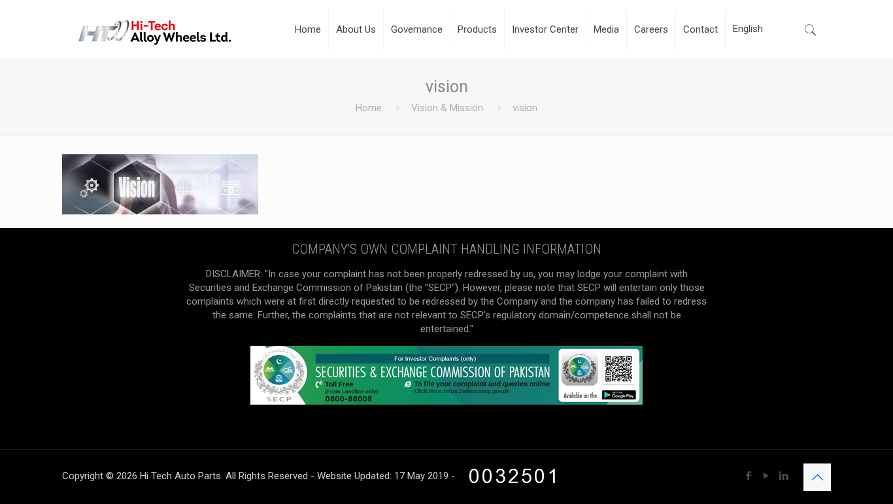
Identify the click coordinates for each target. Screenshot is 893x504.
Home (369, 108)
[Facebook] (748, 476)
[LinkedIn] (783, 476)
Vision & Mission (447, 108)
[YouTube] (766, 476)
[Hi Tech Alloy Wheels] (154, 29)
